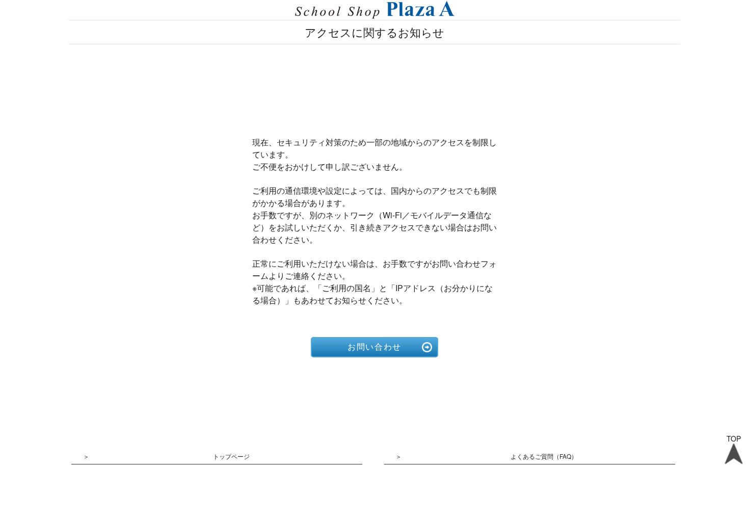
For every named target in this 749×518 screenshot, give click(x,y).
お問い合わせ (374, 347)
